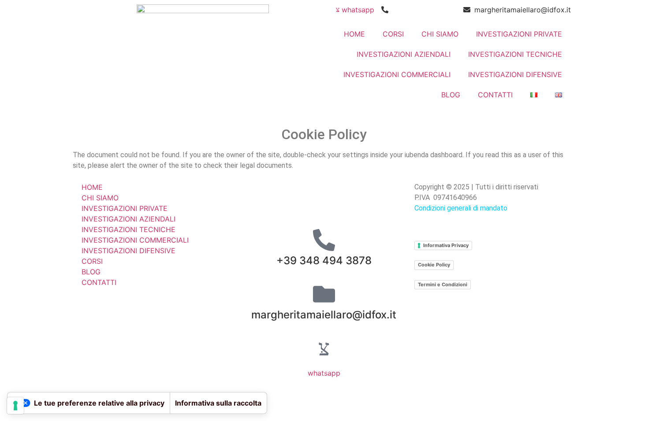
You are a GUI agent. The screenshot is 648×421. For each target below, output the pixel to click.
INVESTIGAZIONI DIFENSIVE (515, 74)
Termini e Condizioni (442, 284)
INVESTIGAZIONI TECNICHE (515, 54)
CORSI (393, 34)
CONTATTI (495, 94)
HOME (354, 34)
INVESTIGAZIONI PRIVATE (519, 34)
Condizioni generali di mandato (460, 208)
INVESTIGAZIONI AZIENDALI (404, 54)
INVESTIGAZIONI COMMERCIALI (397, 74)
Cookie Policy (434, 265)
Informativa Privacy (446, 245)
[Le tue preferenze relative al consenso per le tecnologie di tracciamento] (15, 405)
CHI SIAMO (439, 34)
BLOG (450, 94)
